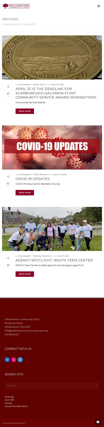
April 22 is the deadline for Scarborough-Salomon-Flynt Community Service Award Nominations (56, 93)
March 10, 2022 (60, 174)
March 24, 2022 (57, 84)
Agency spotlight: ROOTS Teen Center (54, 260)
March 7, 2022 (63, 256)
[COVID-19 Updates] (52, 147)
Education (46, 256)
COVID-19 (37, 174)
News (42, 84)
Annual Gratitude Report (16, 406)
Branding (37, 256)
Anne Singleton (24, 84)
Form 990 (9, 400)
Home (70, 29)
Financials (9, 397)
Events (36, 84)
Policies (8, 403)
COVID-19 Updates (33, 179)
